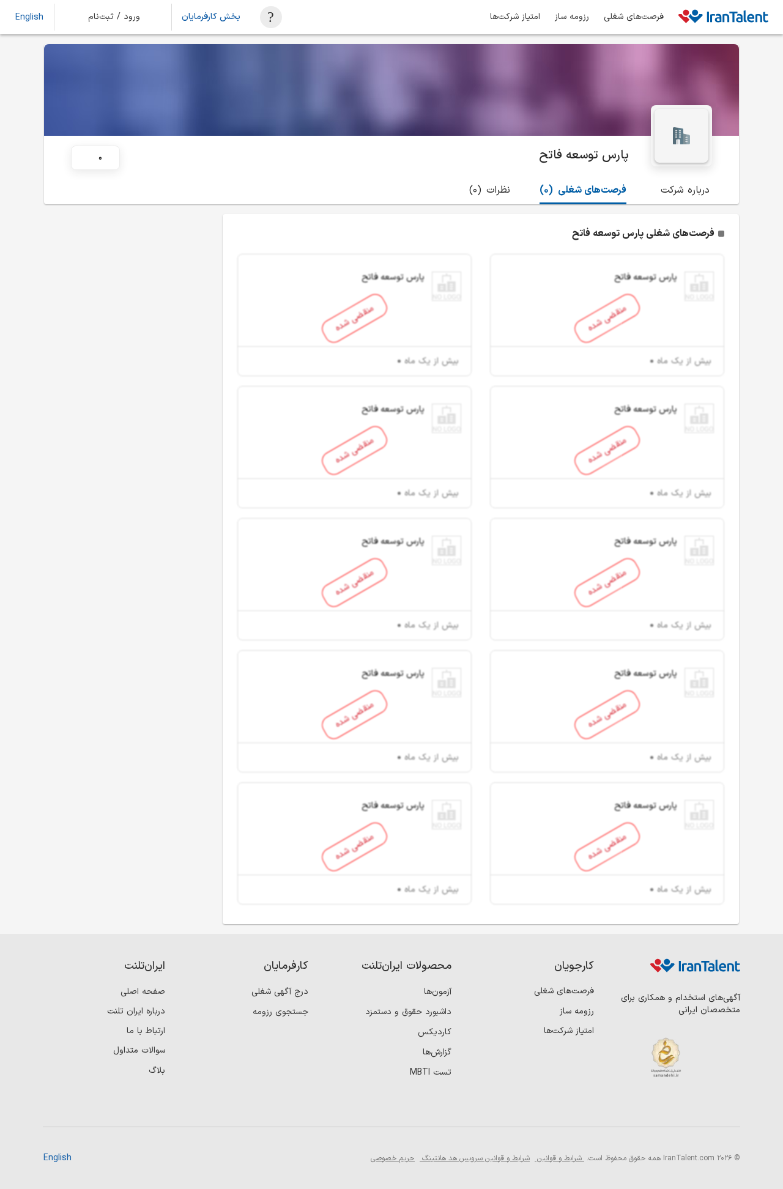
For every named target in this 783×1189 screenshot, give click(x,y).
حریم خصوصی (393, 1158)
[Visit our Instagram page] (702, 1106)
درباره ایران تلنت (136, 1011)
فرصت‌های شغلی (634, 17)
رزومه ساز (572, 17)
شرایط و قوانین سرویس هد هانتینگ (475, 1158)
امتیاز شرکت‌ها (515, 17)
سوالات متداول (139, 1050)
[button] (122, 17)
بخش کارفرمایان (211, 17)
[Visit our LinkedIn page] (727, 1106)
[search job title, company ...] (271, 17)
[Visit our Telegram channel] (652, 1106)
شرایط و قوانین (559, 1158)
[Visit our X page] (677, 1106)
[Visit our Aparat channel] (627, 1106)
